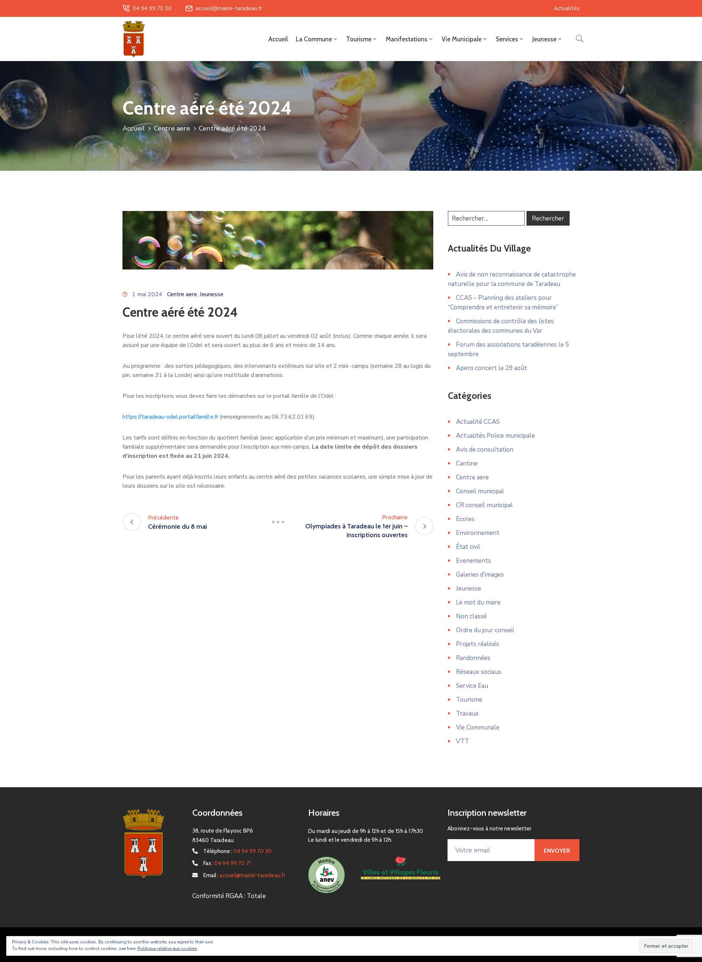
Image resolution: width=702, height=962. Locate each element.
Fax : (227, 863)
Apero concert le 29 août (491, 368)
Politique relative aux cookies (167, 948)
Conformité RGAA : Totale (229, 896)
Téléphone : (237, 851)
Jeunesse (211, 294)
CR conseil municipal (484, 505)
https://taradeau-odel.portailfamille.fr (170, 417)
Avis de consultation (484, 449)
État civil (468, 547)
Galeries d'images (480, 574)
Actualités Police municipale (495, 435)
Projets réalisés (477, 644)
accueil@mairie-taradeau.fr (229, 8)
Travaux (467, 713)
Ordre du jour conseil (485, 630)
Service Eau (472, 686)
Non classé (471, 616)
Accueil (278, 39)
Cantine (467, 463)
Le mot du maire (478, 602)
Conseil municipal (480, 491)
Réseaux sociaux (478, 672)
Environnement (477, 533)
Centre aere (172, 128)
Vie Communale (477, 727)
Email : (244, 875)
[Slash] (278, 522)
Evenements (473, 561)
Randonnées (473, 658)
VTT (462, 741)
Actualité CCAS (478, 422)
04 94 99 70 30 (152, 8)
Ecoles (465, 519)
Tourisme (469, 699)
